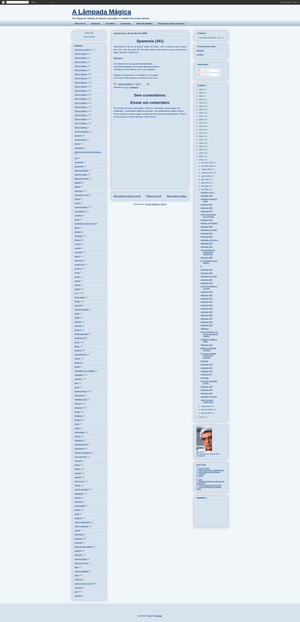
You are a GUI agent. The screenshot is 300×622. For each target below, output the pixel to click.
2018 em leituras (81, 107)
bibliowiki (78, 183)
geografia (78, 326)
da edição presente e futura (85, 223)
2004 (201, 160)
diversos (78, 240)
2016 (201, 119)
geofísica (78, 322)
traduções (78, 555)
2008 (201, 146)
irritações (78, 379)
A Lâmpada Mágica (101, 11)
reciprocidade (80, 506)
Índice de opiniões (144, 23)
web (76, 592)
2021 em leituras (81, 119)
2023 (201, 96)
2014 (201, 126)
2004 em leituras (81, 58)
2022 (201, 99)
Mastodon (200, 50)
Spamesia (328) (207, 393)
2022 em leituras (81, 123)
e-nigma (78, 244)
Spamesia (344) (207, 295)
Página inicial (153, 196)
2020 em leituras (81, 115)
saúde (77, 514)
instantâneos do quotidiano (85, 371)
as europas (79, 162)
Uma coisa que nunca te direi (210, 485)
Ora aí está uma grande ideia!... (207, 401)
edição (77, 256)
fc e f (125, 87)
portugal (78, 477)
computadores (80, 211)
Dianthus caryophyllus (209, 223)
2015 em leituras (81, 95)
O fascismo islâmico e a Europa (209, 287)
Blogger (158, 616)
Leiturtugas (125, 23)
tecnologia (78, 543)
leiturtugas (78, 408)
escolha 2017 (80, 264)
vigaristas (78, 579)
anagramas (79, 148)
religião (77, 510)
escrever (78, 268)
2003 (201, 417)
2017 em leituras (81, 103)
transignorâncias (81, 559)
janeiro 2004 (206, 413)
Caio (200, 479)
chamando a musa (82, 195)
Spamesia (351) (207, 247)
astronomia (79, 166)
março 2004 (206, 406)
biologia (77, 187)
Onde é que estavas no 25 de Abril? (208, 215)
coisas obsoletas (81, 207)
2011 (201, 136)
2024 (201, 93)
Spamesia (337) (207, 319)
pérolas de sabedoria (82, 453)
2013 (201, 130)
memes (77, 428)
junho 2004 (205, 183)
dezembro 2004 (207, 163)
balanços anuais (81, 174)
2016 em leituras (81, 99)
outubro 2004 (206, 169)
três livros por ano (81, 563)
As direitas (205, 378)
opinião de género (81, 444)
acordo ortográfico (81, 131)
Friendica (199, 54)
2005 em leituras (81, 62)
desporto (78, 232)
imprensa (78, 350)
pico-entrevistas (81, 457)
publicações (79, 494)
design (77, 228)
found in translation (82, 309)
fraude (77, 313)
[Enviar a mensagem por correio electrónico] (147, 84)
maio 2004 (205, 186)
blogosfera (78, 191)
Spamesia (95, 23)
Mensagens (204, 71)
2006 (201, 153)
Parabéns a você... (208, 192)
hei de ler (78, 330)
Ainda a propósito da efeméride (208, 349)
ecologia (78, 248)
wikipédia (78, 596)
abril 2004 (205, 189)
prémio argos (80, 481)
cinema (77, 203)
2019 (201, 109)
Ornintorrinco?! (206, 374)
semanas (78, 518)
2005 (201, 156)
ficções (77, 301)
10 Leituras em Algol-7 (83, 50)
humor (77, 342)
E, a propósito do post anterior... (209, 262)
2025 (201, 89)
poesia (77, 465)
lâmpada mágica (81, 391)
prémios (78, 485)
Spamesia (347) (207, 280)
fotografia (78, 305)
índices (77, 358)
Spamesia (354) (207, 233)
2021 (201, 103)
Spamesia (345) (207, 292)
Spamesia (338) (207, 315)
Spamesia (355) (207, 227)
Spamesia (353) (207, 237)
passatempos (80, 448)
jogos (77, 383)
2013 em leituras (81, 86)
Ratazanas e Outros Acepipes (171, 23)
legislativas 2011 (81, 399)
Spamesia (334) (207, 345)
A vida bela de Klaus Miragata (209, 472)
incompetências (80, 354)
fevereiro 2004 (206, 410)
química (77, 498)
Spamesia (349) (207, 270)
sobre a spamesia (81, 526)
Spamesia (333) (207, 364)
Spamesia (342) (207, 302)
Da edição (110, 23)
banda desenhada (81, 178)
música (77, 436)
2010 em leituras (81, 74)
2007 (201, 150)
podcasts (78, 461)
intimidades (79, 375)
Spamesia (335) (207, 325)
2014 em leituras (81, 91)
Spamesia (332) (207, 368)
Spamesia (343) (207, 298)
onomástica (79, 440)
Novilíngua (205, 329)
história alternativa (81, 334)
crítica (77, 219)
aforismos (78, 136)
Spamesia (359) (207, 204)
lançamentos (79, 395)
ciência (77, 199)
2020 (201, 106)
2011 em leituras (81, 78)
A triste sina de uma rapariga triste (211, 470)
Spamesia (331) (207, 371)
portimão (78, 473)
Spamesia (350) (207, 258)
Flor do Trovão (204, 468)
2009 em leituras (81, 70)
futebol (77, 317)
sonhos (77, 530)
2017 (201, 116)
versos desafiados (82, 571)
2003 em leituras (81, 54)
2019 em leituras (81, 111)
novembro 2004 (207, 166)
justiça (77, 387)
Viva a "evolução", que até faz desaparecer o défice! (209, 334)
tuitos (77, 567)
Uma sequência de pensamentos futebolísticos (208, 252)
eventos (78, 285)
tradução (78, 551)
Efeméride (204, 361)
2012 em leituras (81, 82)
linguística (78, 416)
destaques (78, 236)
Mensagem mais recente (127, 196)
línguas (77, 412)
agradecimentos (81, 140)
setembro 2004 (207, 173)
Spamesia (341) (207, 305)
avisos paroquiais (81, 170)
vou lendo (78, 588)
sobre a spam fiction (82, 522)
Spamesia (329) (207, 390)
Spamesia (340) (207, 308)
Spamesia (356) (207, 220)
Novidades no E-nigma (209, 240)
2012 (201, 133)
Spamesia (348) (207, 273)
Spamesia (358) (207, 208)
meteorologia (79, 432)
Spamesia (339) (207, 312)
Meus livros (80, 23)
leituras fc (78, 403)
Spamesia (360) (207, 196)
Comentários (205, 75)
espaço (77, 277)
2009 (201, 143)
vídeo (77, 575)
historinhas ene (80, 338)
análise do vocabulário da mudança (88, 152)
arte (76, 158)
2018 (201, 113)
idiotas (77, 346)
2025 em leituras (81, 127)
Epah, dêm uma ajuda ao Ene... (209, 382)
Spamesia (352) (207, 243)
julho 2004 (205, 179)
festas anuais (80, 297)
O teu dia (201, 474)
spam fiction (79, 534)
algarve (77, 144)
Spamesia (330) (207, 387)
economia (78, 252)
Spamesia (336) (207, 322)
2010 (201, 140)
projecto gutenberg (82, 489)
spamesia (133, 87)
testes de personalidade (84, 547)
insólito (77, 367)
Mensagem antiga (176, 196)
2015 (201, 123)
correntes (78, 215)
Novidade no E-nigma (209, 230)
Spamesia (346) (207, 283)
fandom (77, 289)
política (77, 469)
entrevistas (79, 260)
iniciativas (78, 363)
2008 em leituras (81, 66)
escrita (77, 273)
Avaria (200, 476)
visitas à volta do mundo (84, 584)
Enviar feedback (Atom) (156, 204)
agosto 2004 (206, 176)
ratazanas (78, 502)
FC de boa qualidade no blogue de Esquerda (208, 356)
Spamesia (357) (207, 211)
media (77, 424)
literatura (78, 420)
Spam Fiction (201, 464)
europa (77, 281)
